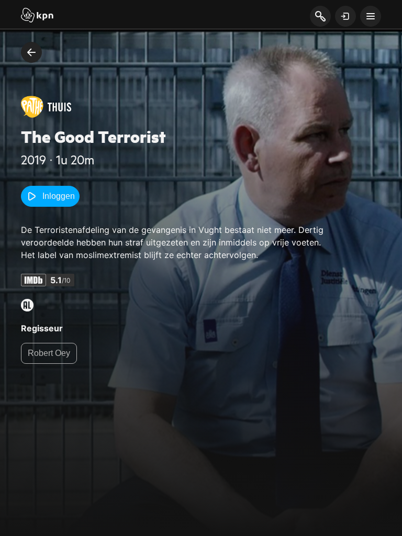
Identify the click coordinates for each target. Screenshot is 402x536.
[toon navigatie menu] (370, 16)
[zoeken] (320, 16)
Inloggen (58, 196)
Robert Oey (49, 353)
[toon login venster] (345, 16)
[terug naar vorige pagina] (31, 52)
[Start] (37, 16)
